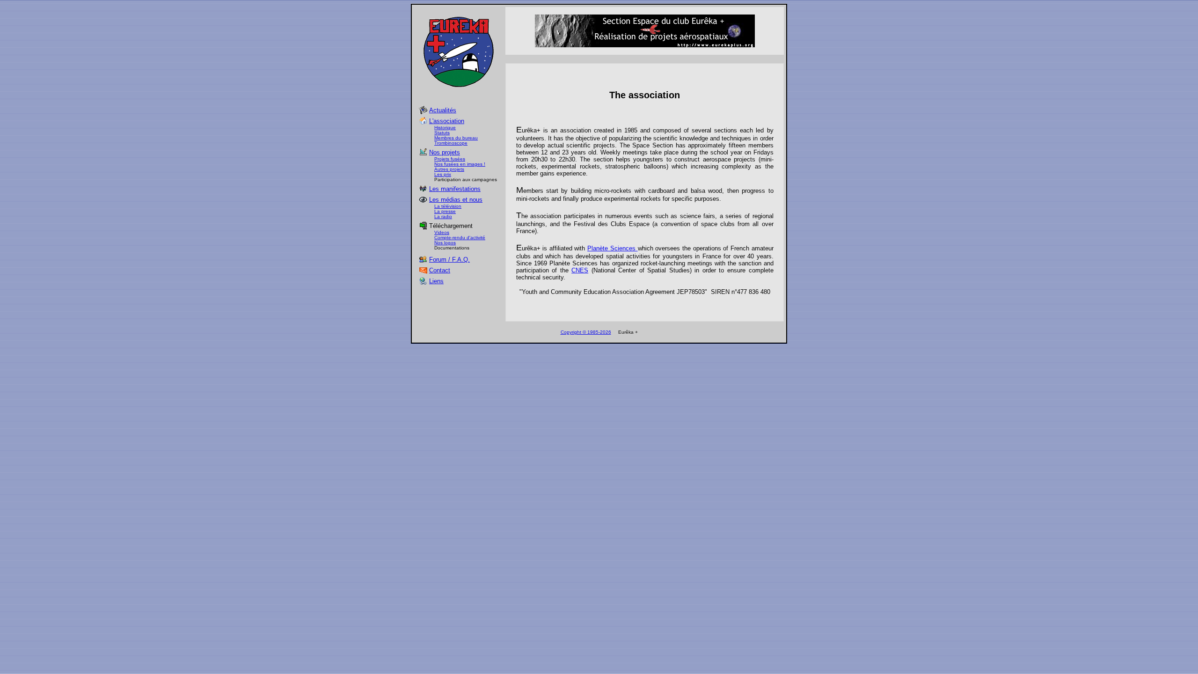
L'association (446, 121)
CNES (579, 270)
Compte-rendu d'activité (459, 237)
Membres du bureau (456, 137)
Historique (445, 127)
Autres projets (449, 169)
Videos (441, 232)
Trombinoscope (451, 143)
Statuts (442, 132)
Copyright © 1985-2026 (586, 332)
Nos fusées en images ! (459, 164)
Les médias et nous (455, 199)
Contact (439, 270)
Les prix (442, 174)
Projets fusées (449, 158)
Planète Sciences (612, 248)
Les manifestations (455, 188)
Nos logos (445, 242)
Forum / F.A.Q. (449, 259)
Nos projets (444, 152)
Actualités (442, 110)
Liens (436, 281)
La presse (445, 211)
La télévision (447, 206)
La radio (443, 216)
